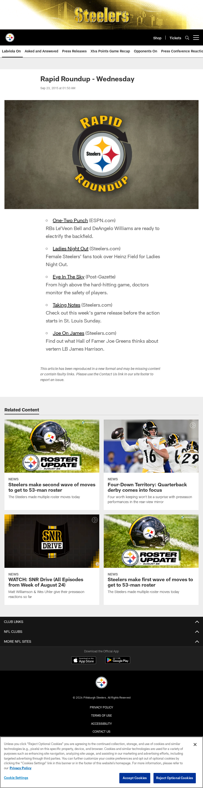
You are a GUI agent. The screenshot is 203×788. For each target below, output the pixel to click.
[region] (101, 762)
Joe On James (68, 333)
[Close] (195, 744)
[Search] (187, 37)
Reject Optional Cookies (174, 778)
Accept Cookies (135, 778)
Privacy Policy (101, 707)
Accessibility (101, 723)
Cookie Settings (16, 778)
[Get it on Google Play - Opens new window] (118, 663)
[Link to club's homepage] (10, 36)
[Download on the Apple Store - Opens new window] (84, 661)
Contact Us (101, 731)
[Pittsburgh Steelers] (101, 683)
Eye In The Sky (68, 276)
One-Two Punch (70, 220)
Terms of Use (101, 715)
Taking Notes (66, 305)
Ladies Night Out (70, 248)
